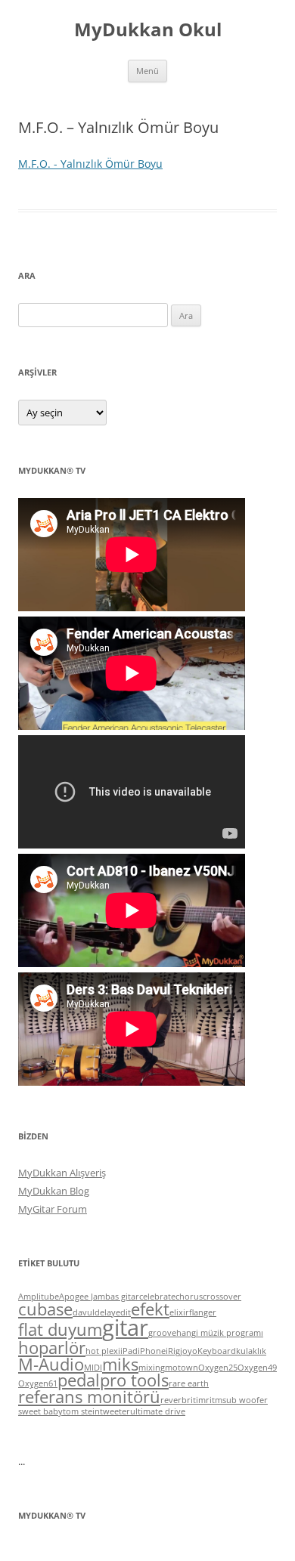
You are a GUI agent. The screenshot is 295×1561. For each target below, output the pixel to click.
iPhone (152, 1351)
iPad (129, 1351)
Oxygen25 (218, 1367)
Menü (147, 70)
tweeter (115, 1411)
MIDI (93, 1367)
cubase (45, 1309)
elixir (179, 1312)
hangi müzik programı (219, 1333)
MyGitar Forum (52, 1209)
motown (181, 1367)
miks (120, 1364)
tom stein (81, 1411)
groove (162, 1333)
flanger (202, 1312)
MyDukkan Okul (148, 30)
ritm (214, 1400)
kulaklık (251, 1351)
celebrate (157, 1296)
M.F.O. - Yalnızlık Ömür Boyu (90, 163)
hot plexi (102, 1351)
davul (84, 1312)
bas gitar (122, 1296)
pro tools (134, 1380)
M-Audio (51, 1364)
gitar (125, 1327)
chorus (189, 1296)
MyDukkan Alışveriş (62, 1172)
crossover (222, 1296)
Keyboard (216, 1351)
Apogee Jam (82, 1296)
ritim (196, 1400)
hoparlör (51, 1348)
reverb (173, 1400)
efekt (150, 1309)
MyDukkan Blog (53, 1191)
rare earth (189, 1383)
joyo (188, 1351)
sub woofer (245, 1400)
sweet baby (40, 1411)
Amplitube (38, 1296)
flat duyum (60, 1329)
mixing (151, 1367)
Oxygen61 (37, 1383)
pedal (78, 1380)
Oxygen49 (257, 1367)
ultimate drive (157, 1411)
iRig (173, 1351)
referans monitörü (89, 1397)
